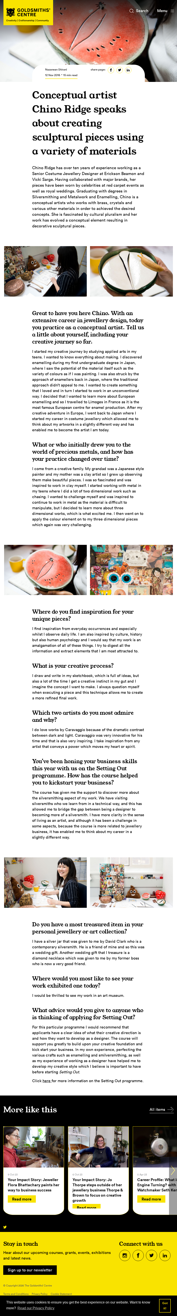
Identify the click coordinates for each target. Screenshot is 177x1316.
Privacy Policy (39, 1294)
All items (157, 1109)
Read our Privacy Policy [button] (35, 1308)
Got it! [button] (165, 1305)
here (47, 1080)
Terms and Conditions (15, 1294)
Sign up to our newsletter (30, 1270)
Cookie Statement (61, 1294)
